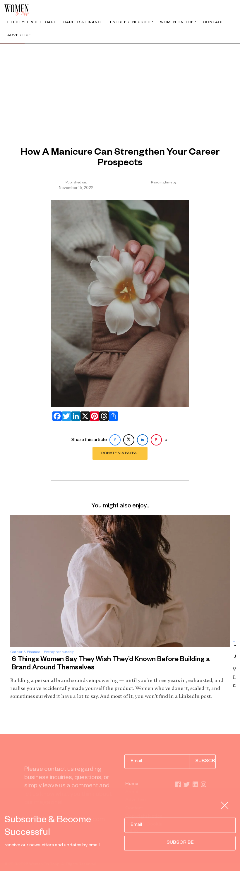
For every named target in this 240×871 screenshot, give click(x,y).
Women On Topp (178, 23)
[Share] (112, 416)
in (142, 440)
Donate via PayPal (120, 453)
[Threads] (102, 416)
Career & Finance (83, 23)
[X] (84, 416)
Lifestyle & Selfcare (31, 23)
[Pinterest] (93, 416)
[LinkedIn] (74, 416)
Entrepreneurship (131, 23)
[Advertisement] (120, 88)
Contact (213, 23)
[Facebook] (56, 416)
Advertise (19, 35)
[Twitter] (65, 416)
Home (131, 784)
